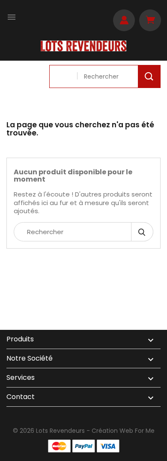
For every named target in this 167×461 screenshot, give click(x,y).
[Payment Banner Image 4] (108, 446)
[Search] (149, 76)
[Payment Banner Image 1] (59, 446)
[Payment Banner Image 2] (83, 446)
